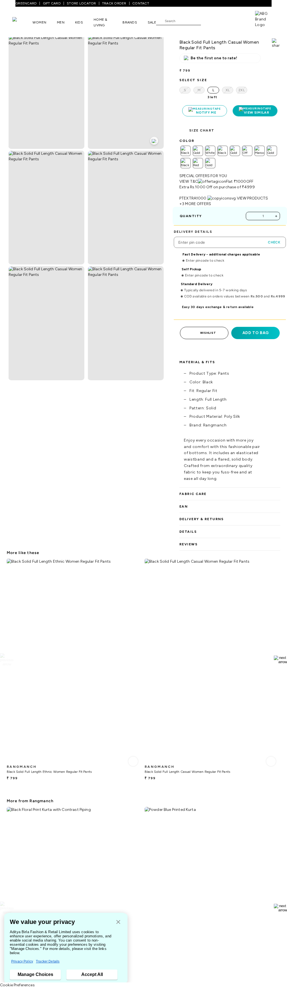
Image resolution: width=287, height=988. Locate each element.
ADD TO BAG (255, 332)
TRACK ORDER (114, 3)
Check (274, 242)
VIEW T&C (188, 181)
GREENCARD (26, 3)
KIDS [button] (79, 22)
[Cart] (239, 20)
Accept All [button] (92, 974)
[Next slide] (280, 660)
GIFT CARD (52, 3)
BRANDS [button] (129, 22)
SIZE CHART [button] (201, 130)
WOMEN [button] (39, 22)
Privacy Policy (22, 961)
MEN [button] (60, 22)
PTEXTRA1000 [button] (193, 198)
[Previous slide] (6, 660)
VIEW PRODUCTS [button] (252, 198)
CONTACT (140, 3)
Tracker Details (47, 961)
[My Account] (223, 21)
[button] (118, 922)
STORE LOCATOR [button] (81, 3)
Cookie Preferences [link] (17, 985)
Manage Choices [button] (35, 974)
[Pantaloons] (22, 22)
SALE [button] (152, 22)
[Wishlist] (208, 21)
